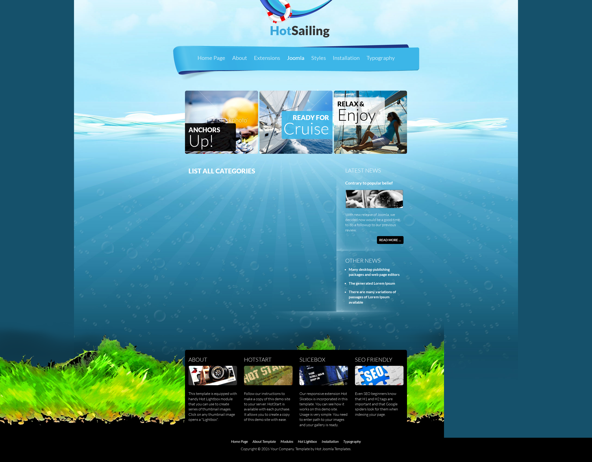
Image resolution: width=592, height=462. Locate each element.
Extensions (267, 57)
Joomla (295, 57)
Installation (346, 57)
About (239, 57)
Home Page (211, 57)
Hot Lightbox (307, 441)
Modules (287, 441)
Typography (381, 57)
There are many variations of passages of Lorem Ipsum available (372, 297)
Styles (318, 57)
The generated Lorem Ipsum (372, 283)
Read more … (390, 240)
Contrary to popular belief (369, 182)
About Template (264, 441)
